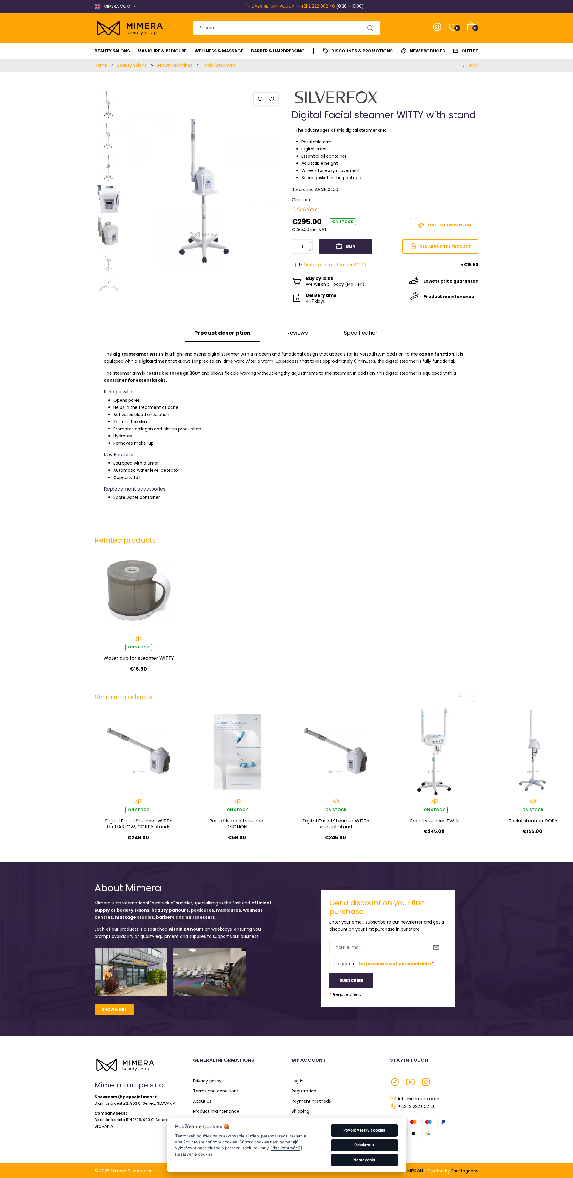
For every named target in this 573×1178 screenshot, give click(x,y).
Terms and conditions (216, 1091)
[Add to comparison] (138, 640)
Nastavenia (364, 1159)
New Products (427, 51)
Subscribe (351, 980)
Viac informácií (285, 1148)
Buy (351, 246)
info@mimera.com (418, 1098)
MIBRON (415, 1171)
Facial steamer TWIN (434, 821)
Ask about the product (445, 246)
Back (473, 65)
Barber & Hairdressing (278, 51)
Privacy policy (207, 1081)
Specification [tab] (361, 332)
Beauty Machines (174, 65)
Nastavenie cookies (194, 1154)
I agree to (385, 964)
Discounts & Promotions (362, 51)
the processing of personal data (394, 964)
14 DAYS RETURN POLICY (270, 6)
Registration (304, 1091)
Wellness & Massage (219, 51)
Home (101, 65)
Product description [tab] (222, 332)
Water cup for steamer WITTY (335, 265)
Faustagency (464, 1171)
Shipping (300, 1111)
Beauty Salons (112, 51)
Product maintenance (216, 1111)
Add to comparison (449, 225)
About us (202, 1101)
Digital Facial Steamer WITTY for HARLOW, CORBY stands (138, 824)
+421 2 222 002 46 (316, 6)
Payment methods (311, 1101)
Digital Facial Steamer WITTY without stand (335, 824)
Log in (298, 1081)
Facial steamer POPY (533, 821)
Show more (114, 1009)
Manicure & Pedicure (162, 51)
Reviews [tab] (297, 332)
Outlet (469, 51)
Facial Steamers (219, 65)
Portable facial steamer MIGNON (237, 824)
